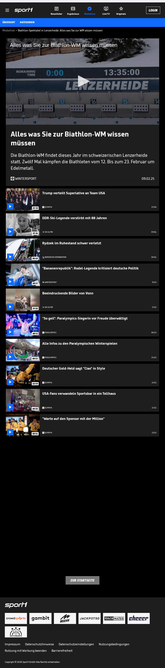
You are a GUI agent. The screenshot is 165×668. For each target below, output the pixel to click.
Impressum (12, 644)
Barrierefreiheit (62, 651)
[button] (82, 81)
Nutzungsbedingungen (114, 644)
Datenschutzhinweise (39, 644)
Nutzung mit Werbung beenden (26, 651)
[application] (82, 81)
